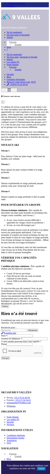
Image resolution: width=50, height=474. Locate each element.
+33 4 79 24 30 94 (22, 397)
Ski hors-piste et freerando (18, 35)
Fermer (5, 306)
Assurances (12, 440)
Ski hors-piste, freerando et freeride (22, 57)
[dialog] (25, 201)
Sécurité (10, 74)
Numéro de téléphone (11, 338)
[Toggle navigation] (9, 90)
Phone (4, 344)
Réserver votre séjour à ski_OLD (21, 82)
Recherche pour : (8, 327)
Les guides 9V (13, 62)
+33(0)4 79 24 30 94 (16, 3)
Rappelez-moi (9, 333)
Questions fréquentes (16, 79)
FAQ (9, 443)
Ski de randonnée (14, 32)
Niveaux (10, 424)
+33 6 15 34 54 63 (22, 400)
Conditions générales (16, 435)
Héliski (10, 37)
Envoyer (5, 358)
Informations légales (15, 438)
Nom (4, 335)
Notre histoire (13, 64)
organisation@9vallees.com (19, 402)
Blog (9, 47)
